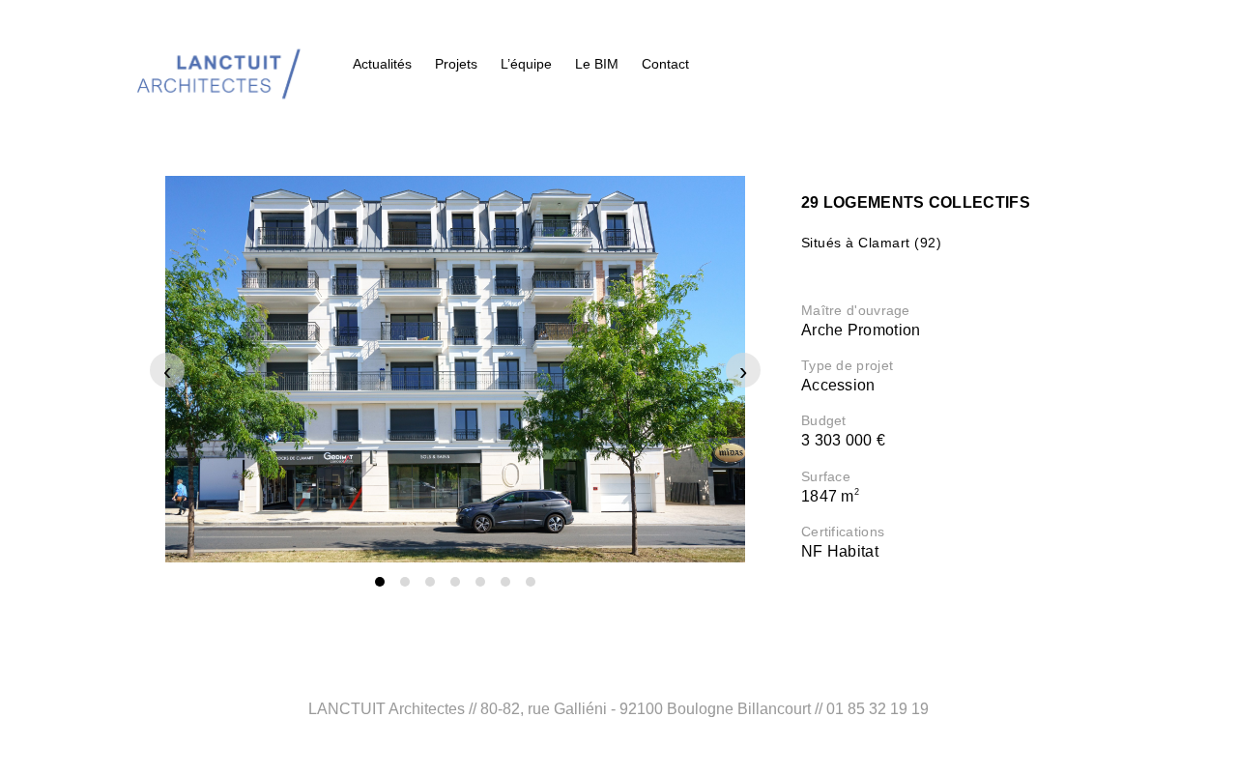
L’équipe (526, 64)
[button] (379, 581)
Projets (456, 64)
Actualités (382, 64)
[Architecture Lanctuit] (217, 63)
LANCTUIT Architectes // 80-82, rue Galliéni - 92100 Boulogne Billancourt (559, 709)
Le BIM (596, 64)
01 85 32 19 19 (877, 709)
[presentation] (167, 370)
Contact (665, 64)
